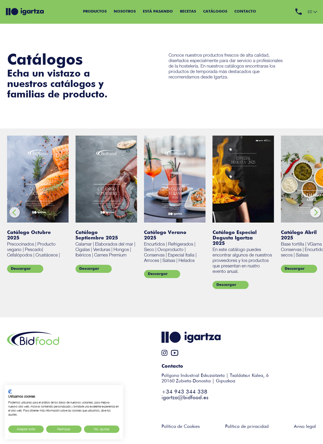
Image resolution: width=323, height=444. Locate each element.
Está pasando (158, 12)
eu (310, 16)
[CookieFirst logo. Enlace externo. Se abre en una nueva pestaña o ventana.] (10, 391)
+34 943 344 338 (184, 392)
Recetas (188, 12)
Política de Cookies (181, 426)
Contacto (245, 12)
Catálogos (215, 12)
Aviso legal (305, 426)
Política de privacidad (247, 426)
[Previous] (14, 212)
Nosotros (125, 12)
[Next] (315, 212)
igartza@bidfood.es (185, 397)
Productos (95, 12)
